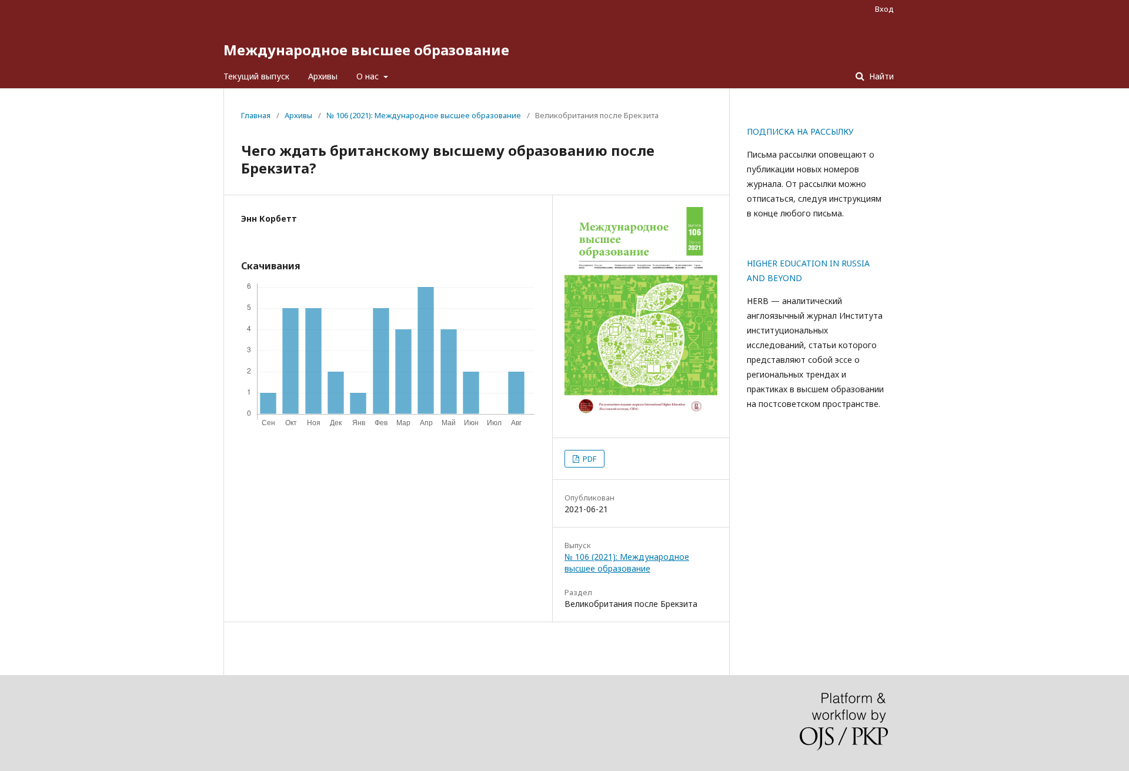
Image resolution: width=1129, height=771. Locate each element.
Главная (255, 115)
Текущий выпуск (256, 76)
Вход (884, 9)
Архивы (323, 76)
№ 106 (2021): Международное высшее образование (423, 115)
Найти (880, 76)
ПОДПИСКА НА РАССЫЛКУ (800, 131)
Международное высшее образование (366, 49)
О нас (368, 76)
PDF (588, 458)
